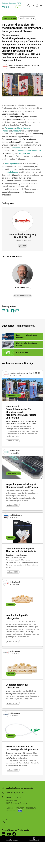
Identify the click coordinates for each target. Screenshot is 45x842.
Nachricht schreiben (24, 295)
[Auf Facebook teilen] (12, 311)
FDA (18, 148)
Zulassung (16, 131)
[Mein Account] (37, 5)
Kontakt (5, 819)
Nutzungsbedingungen (15, 808)
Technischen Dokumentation (29, 150)
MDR (14, 148)
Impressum (31, 808)
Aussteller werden (12, 840)
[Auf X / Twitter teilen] (8, 311)
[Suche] (28, 5)
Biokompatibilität (12, 164)
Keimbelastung (12, 172)
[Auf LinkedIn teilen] (3, 311)
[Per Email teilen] (17, 311)
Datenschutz (11, 811)
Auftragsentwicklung (13, 128)
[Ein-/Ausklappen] (41, 5)
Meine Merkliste (34, 840)
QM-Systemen (24, 153)
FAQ (3, 822)
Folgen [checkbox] (24, 246)
